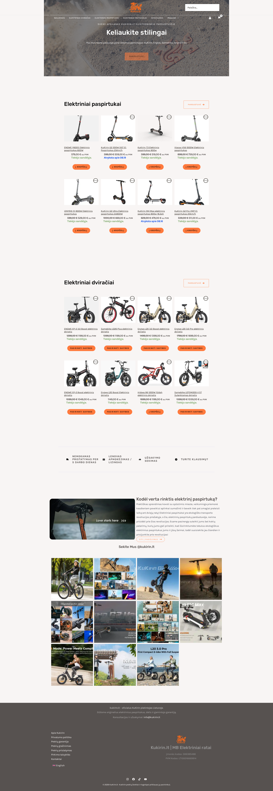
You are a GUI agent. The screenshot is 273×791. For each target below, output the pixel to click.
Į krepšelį (81, 167)
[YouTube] (145, 779)
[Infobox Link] (154, 459)
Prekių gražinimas (61, 745)
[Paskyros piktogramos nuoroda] (210, 18)
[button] (177, 18)
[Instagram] (127, 779)
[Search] (217, 7)
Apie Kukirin (58, 732)
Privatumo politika (61, 737)
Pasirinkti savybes (81, 348)
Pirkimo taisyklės (60, 754)
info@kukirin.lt (152, 717)
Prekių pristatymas (61, 750)
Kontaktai (56, 759)
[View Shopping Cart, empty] (219, 17)
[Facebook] (133, 779)
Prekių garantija (60, 741)
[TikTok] (139, 779)
